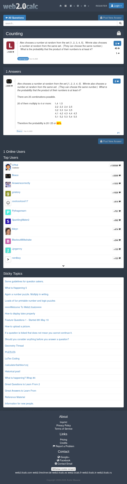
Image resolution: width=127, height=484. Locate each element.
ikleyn (15, 228)
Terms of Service (63, 428)
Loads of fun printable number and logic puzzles (30, 300)
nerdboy (16, 257)
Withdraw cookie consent (63, 469)
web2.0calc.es (59, 472)
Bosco (15, 175)
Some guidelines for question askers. (24, 281)
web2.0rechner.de (42, 472)
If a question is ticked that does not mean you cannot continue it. (38, 332)
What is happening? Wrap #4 (20, 377)
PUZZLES (10, 352)
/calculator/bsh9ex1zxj (16, 365)
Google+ (64, 457)
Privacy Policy (63, 425)
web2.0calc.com (23, 472)
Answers (13, 71)
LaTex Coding (12, 358)
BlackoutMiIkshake (22, 239)
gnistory (16, 192)
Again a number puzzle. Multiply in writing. (27, 294)
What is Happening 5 (16, 287)
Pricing (63, 439)
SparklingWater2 (20, 219)
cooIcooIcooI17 (20, 201)
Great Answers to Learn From (20, 390)
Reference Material (15, 397)
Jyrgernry (17, 248)
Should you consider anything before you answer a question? (37, 339)
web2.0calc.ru (104, 472)
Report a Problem (64, 446)
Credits (63, 442)
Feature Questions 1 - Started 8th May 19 (27, 320)
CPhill (15, 165)
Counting (14, 33)
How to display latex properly (20, 313)
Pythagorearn (19, 210)
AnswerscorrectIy (21, 183)
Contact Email (64, 463)
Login (116, 5)
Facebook (64, 460)
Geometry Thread (14, 345)
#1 (118, 132)
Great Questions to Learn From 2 (22, 384)
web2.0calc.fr (75, 472)
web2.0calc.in (89, 472)
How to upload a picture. (17, 326)
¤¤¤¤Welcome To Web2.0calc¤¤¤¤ (23, 307)
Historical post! (12, 371)
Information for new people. (19, 403)
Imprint (63, 422)
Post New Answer (112, 17)
